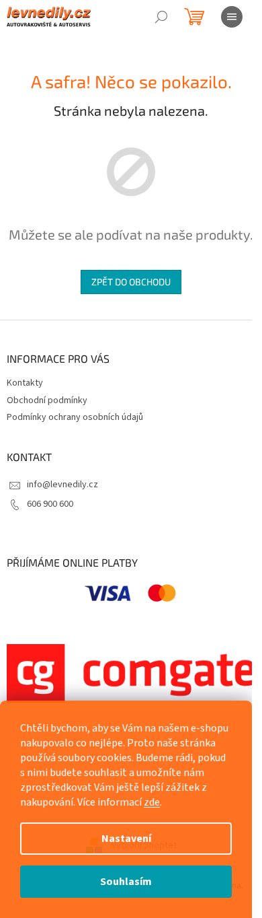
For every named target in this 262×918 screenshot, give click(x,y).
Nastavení (126, 838)
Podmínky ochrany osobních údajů (75, 417)
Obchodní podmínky (47, 400)
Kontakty (25, 383)
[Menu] (231, 16)
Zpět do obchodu (131, 281)
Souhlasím (126, 881)
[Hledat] (161, 16)
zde (152, 802)
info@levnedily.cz (62, 484)
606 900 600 (50, 504)
